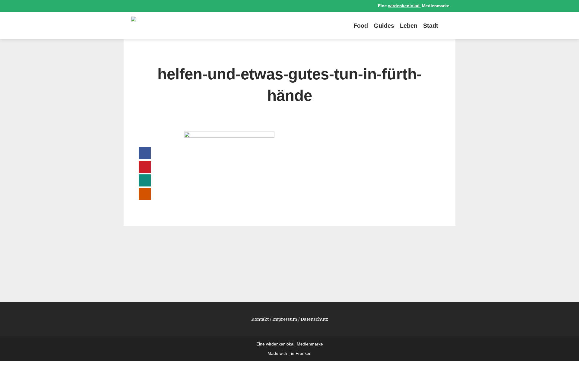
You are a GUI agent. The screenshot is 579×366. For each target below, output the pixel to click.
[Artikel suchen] (446, 25)
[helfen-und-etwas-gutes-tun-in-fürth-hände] (229, 135)
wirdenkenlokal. (404, 6)
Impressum (284, 319)
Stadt (430, 25)
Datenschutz (314, 319)
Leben (408, 25)
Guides (384, 25)
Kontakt (260, 319)
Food (360, 25)
